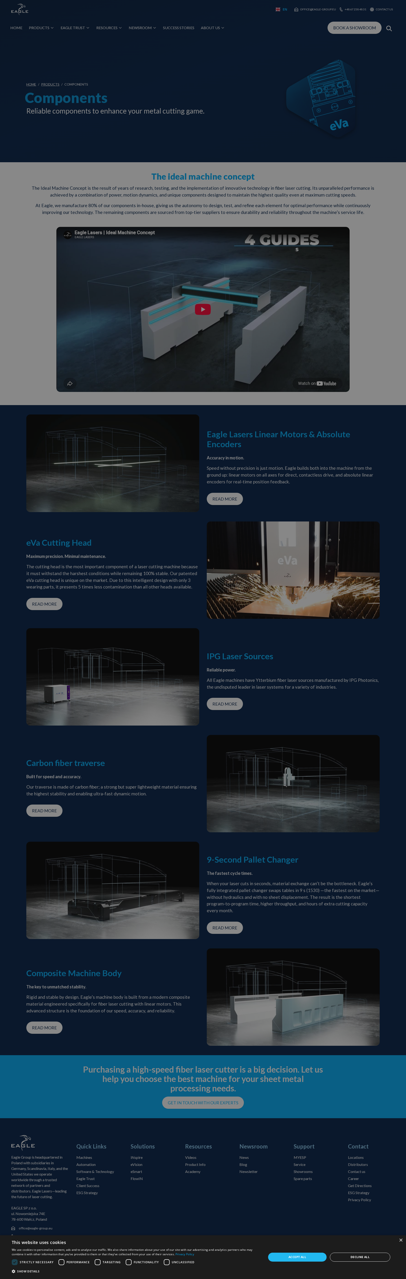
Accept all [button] (297, 1257)
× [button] (400, 1240)
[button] (135, 1271)
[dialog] (203, 1257)
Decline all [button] (360, 1257)
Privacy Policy (185, 1254)
